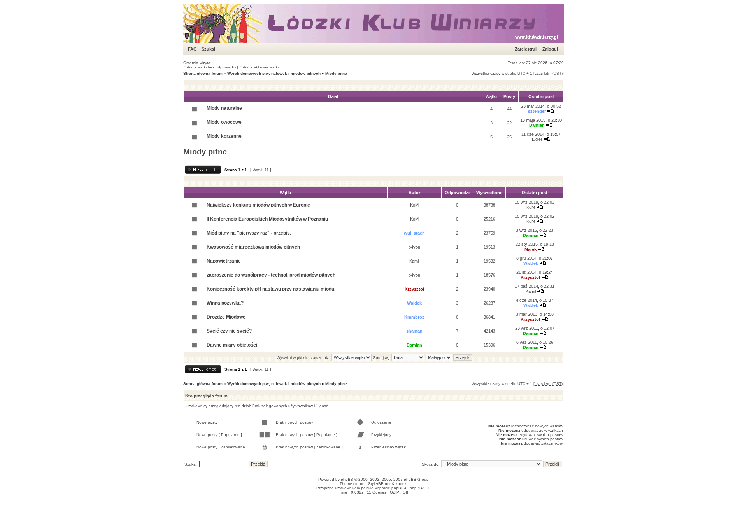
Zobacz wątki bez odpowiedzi (209, 67)
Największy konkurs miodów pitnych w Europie (258, 205)
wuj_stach (414, 233)
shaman (414, 331)
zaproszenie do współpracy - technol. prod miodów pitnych (271, 275)
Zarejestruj (526, 49)
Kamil (414, 261)
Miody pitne (336, 73)
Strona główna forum (203, 73)
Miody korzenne (224, 136)
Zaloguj (550, 49)
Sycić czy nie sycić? (229, 331)
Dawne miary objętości (232, 345)
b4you (414, 247)
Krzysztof (530, 277)
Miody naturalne (224, 108)
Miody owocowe (224, 122)
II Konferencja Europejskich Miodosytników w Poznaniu (267, 219)
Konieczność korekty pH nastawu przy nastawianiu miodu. (271, 289)
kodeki (401, 483)
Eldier (537, 139)
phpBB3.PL (420, 488)
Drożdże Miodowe (226, 317)
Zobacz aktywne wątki (259, 67)
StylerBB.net (379, 483)
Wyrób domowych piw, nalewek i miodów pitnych (274, 73)
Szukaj (208, 49)
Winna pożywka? (225, 303)
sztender (537, 111)
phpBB (347, 479)
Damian (537, 125)
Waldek (530, 263)
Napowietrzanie (224, 261)
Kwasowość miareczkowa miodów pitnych (253, 247)
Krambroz (414, 317)
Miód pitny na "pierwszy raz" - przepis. (249, 233)
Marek (530, 249)
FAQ (192, 49)
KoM (414, 205)
